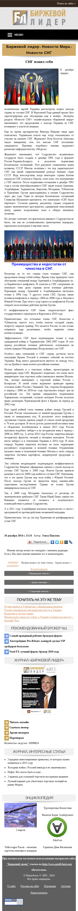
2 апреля (20, 830)
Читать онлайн (19, 722)
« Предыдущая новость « (39, 573)
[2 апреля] (20, 826)
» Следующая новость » (39, 591)
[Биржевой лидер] (39, 25)
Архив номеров (19, 732)
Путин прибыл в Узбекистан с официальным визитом (33, 606)
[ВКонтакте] (52, 542)
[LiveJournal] (70, 542)
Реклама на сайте (30, 886)
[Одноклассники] (61, 542)
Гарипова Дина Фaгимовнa (57, 847)
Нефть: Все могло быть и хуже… (25, 772)
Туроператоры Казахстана (58, 808)
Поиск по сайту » (66, 3)
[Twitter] (57, 542)
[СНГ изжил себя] (31, 103)
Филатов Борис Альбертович (57, 815)
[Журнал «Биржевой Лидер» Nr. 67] (39, 689)
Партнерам (16, 737)
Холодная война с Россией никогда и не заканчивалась (37, 767)
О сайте (11, 886)
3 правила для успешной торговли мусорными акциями (38, 776)
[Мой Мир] (66, 542)
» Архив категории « (39, 582)
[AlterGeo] (57, 836)
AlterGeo (57, 840)
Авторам (66, 886)
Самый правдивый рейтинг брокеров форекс (35, 635)
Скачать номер (19, 727)
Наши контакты (39, 892)
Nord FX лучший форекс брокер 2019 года (34, 651)
